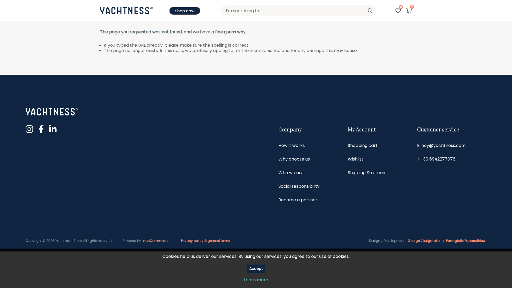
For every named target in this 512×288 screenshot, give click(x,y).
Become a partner (297, 200)
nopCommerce (155, 240)
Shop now (184, 11)
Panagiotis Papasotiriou (465, 240)
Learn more (256, 280)
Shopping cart (363, 145)
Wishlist (355, 159)
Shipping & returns (367, 173)
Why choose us (294, 159)
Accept (256, 268)
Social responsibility (298, 186)
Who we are (290, 173)
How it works (291, 145)
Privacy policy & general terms (205, 240)
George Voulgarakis (424, 240)
